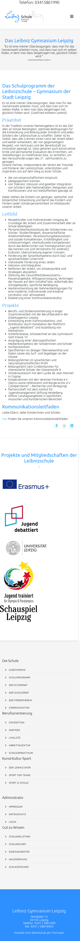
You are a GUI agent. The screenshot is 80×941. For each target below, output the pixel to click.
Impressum (15, 806)
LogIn (12, 822)
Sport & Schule (18, 783)
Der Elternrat (18, 685)
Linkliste (14, 738)
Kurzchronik (17, 670)
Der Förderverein (20, 700)
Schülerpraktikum (20, 753)
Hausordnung (17, 859)
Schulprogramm (19, 677)
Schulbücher (17, 844)
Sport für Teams (19, 775)
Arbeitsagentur (19, 745)
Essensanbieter (19, 852)
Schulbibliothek (19, 836)
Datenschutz (17, 814)
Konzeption (16, 722)
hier (4, 418)
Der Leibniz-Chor (19, 767)
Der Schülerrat (18, 692)
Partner (14, 730)
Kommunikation (19, 707)
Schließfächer (18, 867)
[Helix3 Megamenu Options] (71, 16)
